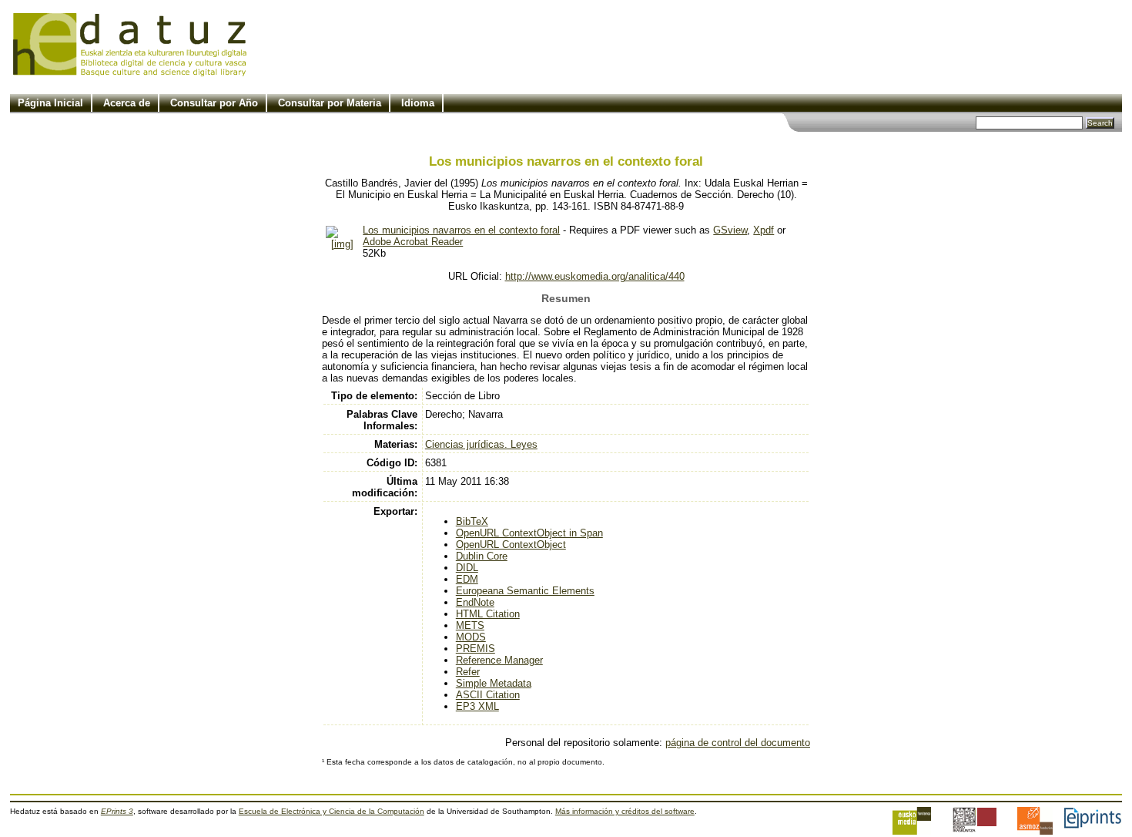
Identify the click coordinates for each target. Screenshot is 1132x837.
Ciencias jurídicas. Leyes (481, 444)
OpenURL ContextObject (511, 544)
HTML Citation (488, 614)
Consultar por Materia (329, 103)
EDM (467, 579)
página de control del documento (737, 742)
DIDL (467, 567)
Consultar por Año (214, 103)
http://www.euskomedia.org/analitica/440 (595, 276)
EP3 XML (477, 706)
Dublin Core (481, 556)
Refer (468, 671)
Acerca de (126, 103)
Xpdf (763, 230)
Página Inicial (50, 103)
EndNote (475, 602)
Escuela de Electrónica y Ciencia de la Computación (331, 811)
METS (470, 625)
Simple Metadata (493, 683)
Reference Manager (499, 660)
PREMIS (475, 648)
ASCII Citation (488, 695)
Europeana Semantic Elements (525, 591)
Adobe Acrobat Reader (413, 241)
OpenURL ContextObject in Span (529, 533)
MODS (471, 637)
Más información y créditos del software (625, 811)
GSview (730, 230)
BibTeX (472, 521)
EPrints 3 (117, 811)
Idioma (417, 103)
